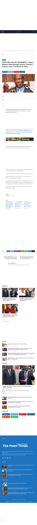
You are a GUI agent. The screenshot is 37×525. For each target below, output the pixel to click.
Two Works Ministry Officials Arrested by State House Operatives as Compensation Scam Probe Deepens (19, 407)
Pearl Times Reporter (12, 263)
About (21, 501)
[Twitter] (3, 101)
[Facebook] (3, 99)
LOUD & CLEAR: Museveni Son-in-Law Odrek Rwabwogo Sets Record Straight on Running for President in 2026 (10, 257)
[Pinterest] (3, 106)
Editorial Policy (8, 501)
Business (6, 50)
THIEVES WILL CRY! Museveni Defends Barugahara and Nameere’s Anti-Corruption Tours (27, 299)
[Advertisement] (18, 7)
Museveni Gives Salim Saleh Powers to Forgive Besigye (17, 483)
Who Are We (18, 501)
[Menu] (2, 32)
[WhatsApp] (3, 109)
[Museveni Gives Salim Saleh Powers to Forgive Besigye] (4, 345)
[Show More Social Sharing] (26, 72)
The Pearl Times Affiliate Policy (27, 501)
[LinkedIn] (3, 104)
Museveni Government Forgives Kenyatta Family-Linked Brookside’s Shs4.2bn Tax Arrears (9, 299)
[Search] (34, 32)
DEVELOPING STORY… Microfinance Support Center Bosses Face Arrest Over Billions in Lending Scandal (21, 358)
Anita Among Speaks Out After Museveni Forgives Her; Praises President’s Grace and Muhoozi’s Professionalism (10, 315)
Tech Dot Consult (23, 499)
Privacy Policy (13, 501)
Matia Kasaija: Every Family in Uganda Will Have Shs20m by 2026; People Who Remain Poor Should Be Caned (27, 257)
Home (3, 50)
